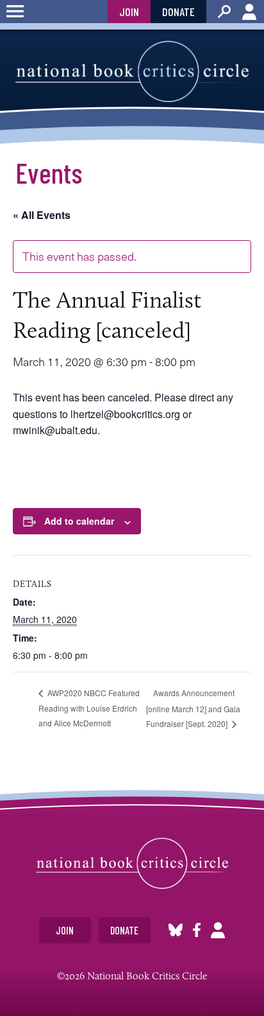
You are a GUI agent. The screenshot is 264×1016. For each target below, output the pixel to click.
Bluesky (176, 930)
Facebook (197, 930)
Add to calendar (79, 520)
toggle (15, 11)
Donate (178, 11)
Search (224, 11)
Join (129, 11)
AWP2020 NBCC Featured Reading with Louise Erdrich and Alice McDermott (89, 707)
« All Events (41, 214)
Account (249, 11)
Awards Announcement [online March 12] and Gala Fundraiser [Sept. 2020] (193, 708)
